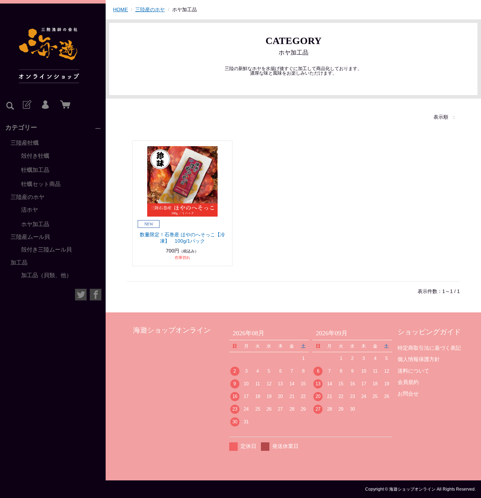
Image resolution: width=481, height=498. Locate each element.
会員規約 (408, 382)
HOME (120, 9)
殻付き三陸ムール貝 (46, 250)
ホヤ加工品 (35, 224)
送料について (413, 371)
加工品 (19, 263)
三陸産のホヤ (27, 197)
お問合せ (408, 394)
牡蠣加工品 (35, 170)
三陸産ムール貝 (30, 237)
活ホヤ (29, 210)
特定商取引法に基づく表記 (429, 348)
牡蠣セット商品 (41, 184)
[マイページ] (45, 105)
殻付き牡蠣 (35, 156)
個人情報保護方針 (419, 359)
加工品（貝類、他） (46, 275)
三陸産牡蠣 (25, 143)
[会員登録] (26, 105)
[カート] (64, 105)
